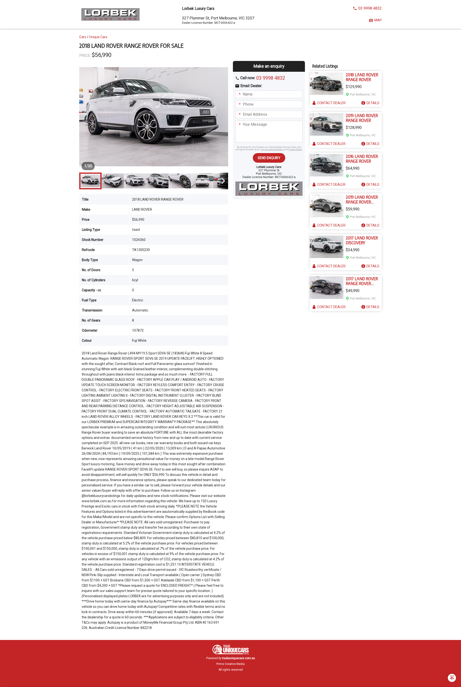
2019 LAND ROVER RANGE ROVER (362, 118)
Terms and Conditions (272, 149)
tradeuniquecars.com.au (238, 658)
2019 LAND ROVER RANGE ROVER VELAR (362, 199)
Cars (82, 37)
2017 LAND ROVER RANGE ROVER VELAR (362, 281)
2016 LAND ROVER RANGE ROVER (362, 158)
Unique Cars (98, 37)
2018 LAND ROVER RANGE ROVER (362, 77)
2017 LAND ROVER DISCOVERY (362, 240)
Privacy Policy (295, 149)
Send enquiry (269, 158)
